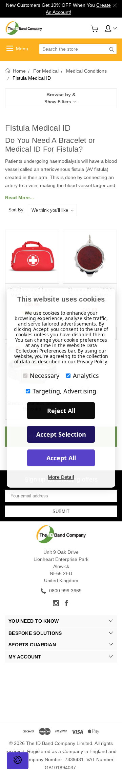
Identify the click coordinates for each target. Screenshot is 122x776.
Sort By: (16, 209)
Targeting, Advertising (64, 391)
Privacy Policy (92, 361)
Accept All (61, 458)
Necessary (44, 375)
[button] (61, 98)
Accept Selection (61, 434)
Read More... (19, 197)
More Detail (61, 477)
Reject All (61, 411)
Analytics (86, 375)
